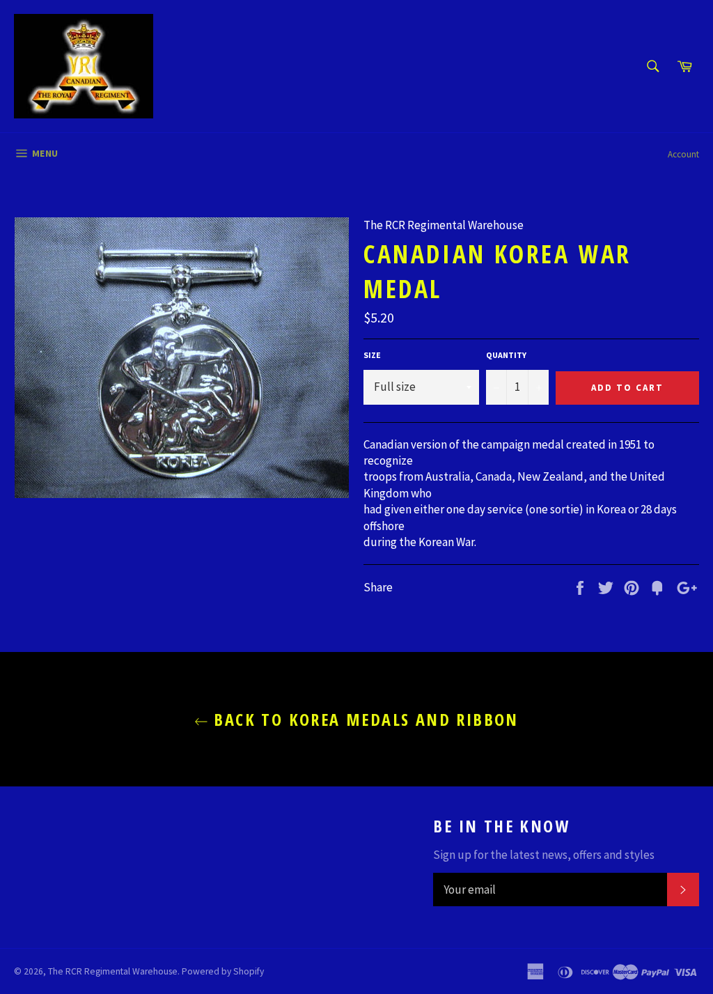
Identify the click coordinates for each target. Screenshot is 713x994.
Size (372, 355)
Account (683, 154)
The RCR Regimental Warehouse (113, 971)
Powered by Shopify (223, 971)
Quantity (506, 355)
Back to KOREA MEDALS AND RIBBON (363, 719)
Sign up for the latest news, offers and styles (544, 854)
